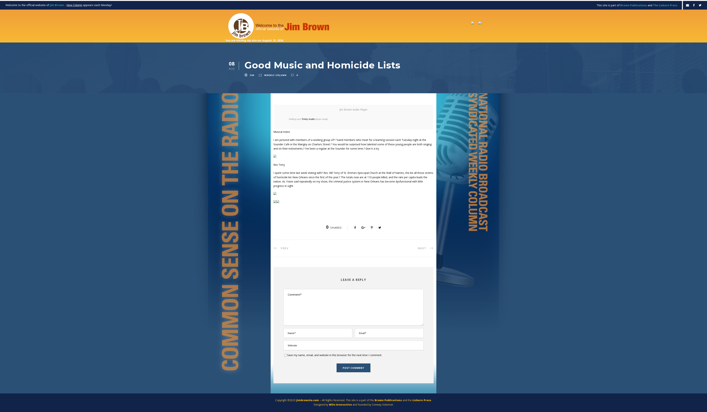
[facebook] (694, 5)
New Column (74, 5)
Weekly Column (275, 75)
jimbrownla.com (307, 400)
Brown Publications (388, 400)
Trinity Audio (308, 119)
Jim (252, 75)
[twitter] (700, 5)
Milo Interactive (341, 404)
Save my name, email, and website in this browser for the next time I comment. (334, 355)
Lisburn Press (421, 400)
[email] (687, 5)
